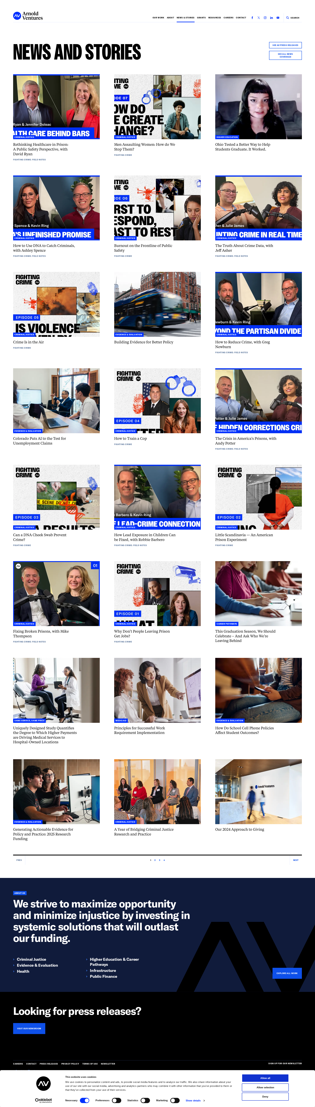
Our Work (158, 17)
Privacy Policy (70, 1064)
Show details (193, 1100)
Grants (201, 17)
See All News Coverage (285, 55)
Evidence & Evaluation (37, 965)
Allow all (265, 1078)
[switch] (116, 1100)
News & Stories (186, 17)
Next (296, 860)
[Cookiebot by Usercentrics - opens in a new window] (43, 1100)
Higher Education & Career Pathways (114, 962)
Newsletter (108, 1064)
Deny (265, 1096)
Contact (241, 17)
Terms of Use (90, 1064)
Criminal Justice (31, 959)
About (170, 17)
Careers (228, 17)
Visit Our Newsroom (29, 1028)
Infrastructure (103, 970)
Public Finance (103, 976)
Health (23, 971)
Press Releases (49, 1064)
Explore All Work (287, 973)
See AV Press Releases (285, 45)
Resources (214, 17)
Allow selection (265, 1087)
